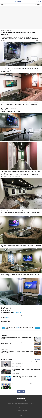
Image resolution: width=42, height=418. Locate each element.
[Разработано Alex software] (21, 415)
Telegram (17, 327)
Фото (23, 400)
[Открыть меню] (1, 1)
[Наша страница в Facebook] (22, 407)
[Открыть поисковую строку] (34, 1)
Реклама (2, 30)
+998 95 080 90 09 (17, 312)
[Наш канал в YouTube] (24, 407)
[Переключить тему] (39, 1)
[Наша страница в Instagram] (17, 407)
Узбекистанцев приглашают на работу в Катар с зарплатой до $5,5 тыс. (26, 370)
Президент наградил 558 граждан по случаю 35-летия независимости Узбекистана (24, 377)
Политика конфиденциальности (21, 410)
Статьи (20, 400)
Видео (26, 400)
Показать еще (21, 391)
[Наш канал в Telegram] (19, 407)
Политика (13, 366)
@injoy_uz (8, 317)
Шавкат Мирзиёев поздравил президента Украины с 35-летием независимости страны (26, 362)
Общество (13, 373)
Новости (16, 400)
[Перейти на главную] (18, 2)
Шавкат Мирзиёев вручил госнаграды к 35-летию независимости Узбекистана (23, 384)
